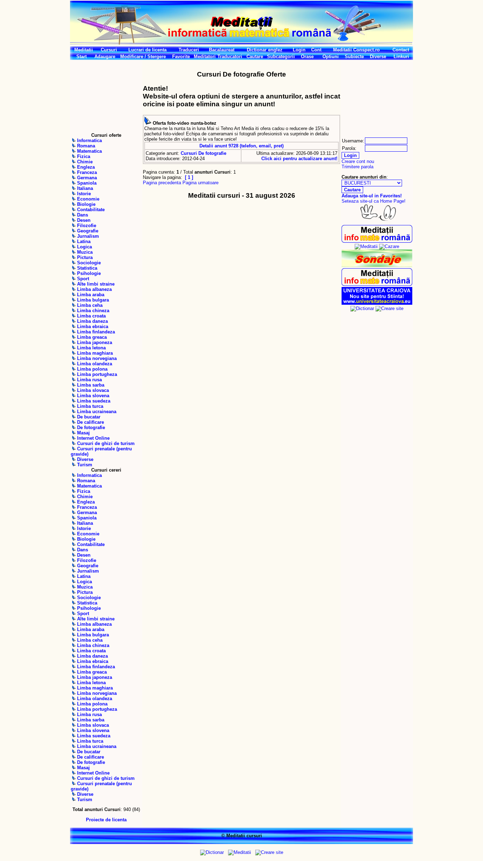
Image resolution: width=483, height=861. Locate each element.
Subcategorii (281, 56)
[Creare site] (389, 308)
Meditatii (83, 49)
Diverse (378, 56)
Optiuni (330, 56)
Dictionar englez (265, 49)
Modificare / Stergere (143, 56)
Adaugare (104, 56)
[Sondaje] (377, 265)
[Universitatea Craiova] (377, 303)
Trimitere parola (357, 166)
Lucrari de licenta (147, 49)
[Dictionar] (362, 308)
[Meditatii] (366, 246)
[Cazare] (389, 246)
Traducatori (229, 56)
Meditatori (205, 56)
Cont (316, 49)
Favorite (181, 56)
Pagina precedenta (162, 182)
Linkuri (401, 56)
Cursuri (109, 49)
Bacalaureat (221, 49)
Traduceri (189, 49)
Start (81, 56)
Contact (400, 49)
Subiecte (354, 56)
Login (299, 49)
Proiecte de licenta (106, 819)
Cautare (254, 56)
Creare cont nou (358, 161)
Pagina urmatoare (200, 182)
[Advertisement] (106, 96)
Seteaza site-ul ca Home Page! (374, 201)
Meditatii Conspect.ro (356, 49)
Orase (307, 56)
